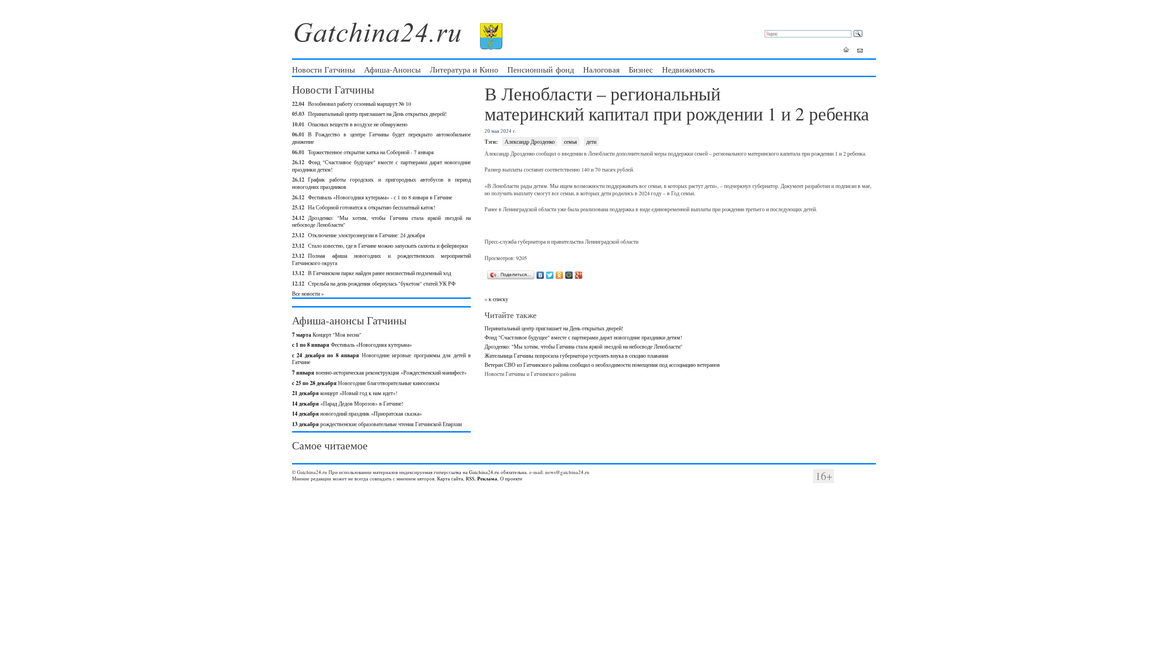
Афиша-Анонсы (392, 69)
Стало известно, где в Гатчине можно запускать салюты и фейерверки (388, 245)
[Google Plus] (579, 275)
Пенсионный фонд (540, 69)
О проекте (511, 478)
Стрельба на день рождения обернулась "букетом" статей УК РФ (381, 283)
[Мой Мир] (569, 275)
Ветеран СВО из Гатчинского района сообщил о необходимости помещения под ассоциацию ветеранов (602, 364)
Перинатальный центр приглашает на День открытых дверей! (377, 113)
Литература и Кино (464, 69)
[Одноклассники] (559, 275)
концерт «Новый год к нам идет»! (344, 392)
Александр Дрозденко (530, 141)
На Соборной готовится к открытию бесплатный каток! (371, 207)
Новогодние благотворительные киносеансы (365, 382)
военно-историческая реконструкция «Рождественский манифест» (379, 372)
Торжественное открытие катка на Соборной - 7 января (371, 152)
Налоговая (601, 69)
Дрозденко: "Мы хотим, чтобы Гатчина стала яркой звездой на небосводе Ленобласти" (381, 221)
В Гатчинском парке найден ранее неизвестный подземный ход (379, 272)
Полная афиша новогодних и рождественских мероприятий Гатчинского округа (381, 259)
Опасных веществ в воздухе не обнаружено (357, 124)
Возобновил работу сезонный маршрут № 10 (359, 103)
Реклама (487, 478)
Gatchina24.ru (484, 472)
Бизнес (641, 69)
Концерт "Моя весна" (326, 334)
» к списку (496, 298)
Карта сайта (450, 478)
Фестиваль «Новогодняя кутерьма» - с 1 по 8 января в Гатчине (380, 197)
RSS (470, 478)
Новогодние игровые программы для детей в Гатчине (381, 358)
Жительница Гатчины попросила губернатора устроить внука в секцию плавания (576, 355)
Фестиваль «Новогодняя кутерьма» (352, 344)
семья (570, 141)
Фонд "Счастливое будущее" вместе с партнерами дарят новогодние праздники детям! (381, 165)
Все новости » (308, 293)
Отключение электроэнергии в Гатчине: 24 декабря (366, 235)
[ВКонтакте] (540, 275)
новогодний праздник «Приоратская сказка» (357, 413)
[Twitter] (550, 275)
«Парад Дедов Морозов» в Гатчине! (347, 403)
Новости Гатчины (323, 69)
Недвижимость (688, 69)
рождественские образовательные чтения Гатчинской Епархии (377, 424)
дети (591, 141)
